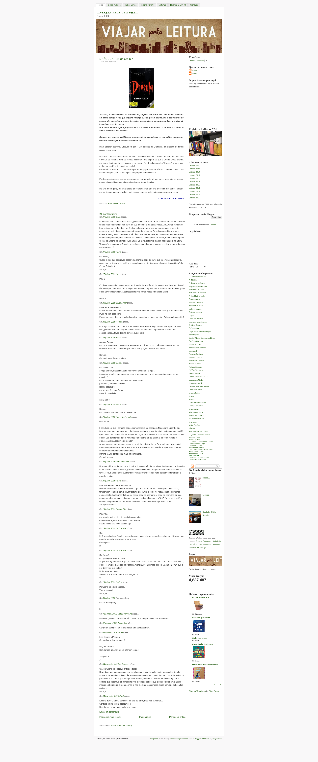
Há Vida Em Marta (196, 370)
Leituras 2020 (194, 169)
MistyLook (154, 739)
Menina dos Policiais (196, 415)
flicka (118, 217)
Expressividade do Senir (197, 347)
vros (199, 344)
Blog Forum (214, 691)
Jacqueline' (123, 623)
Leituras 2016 (194, 181)
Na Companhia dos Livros (198, 431)
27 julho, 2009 (109, 217)
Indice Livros (130, 5)
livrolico (192, 399)
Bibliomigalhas (194, 299)
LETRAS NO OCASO (201, 597)
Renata (119, 322)
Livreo (191, 396)
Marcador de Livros (196, 412)
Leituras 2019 (194, 172)
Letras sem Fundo (195, 389)
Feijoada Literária (195, 357)
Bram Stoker (113, 204)
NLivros (192, 428)
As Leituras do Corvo (196, 289)
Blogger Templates (197, 691)
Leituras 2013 (194, 191)
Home (100, 5)
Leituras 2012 (194, 194)
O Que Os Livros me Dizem (199, 435)
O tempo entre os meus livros (205, 665)
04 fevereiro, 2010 (111, 664)
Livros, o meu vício (196, 405)
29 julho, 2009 (109, 481)
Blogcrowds (217, 739)
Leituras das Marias (196, 380)
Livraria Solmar (195, 393)
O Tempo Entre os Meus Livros (201, 441)
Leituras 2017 (194, 178)
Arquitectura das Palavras (198, 286)
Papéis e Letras (194, 437)
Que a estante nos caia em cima (200, 449)
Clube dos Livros (199, 638)
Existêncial (193, 351)
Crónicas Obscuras (195, 325)
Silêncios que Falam (201, 618)
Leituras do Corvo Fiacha (199, 386)
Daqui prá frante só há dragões (200, 331)
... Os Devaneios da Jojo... (198, 276)
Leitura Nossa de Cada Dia (198, 376)
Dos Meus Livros (195, 445)
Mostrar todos (218, 685)
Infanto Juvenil (147, 5)
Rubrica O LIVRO (178, 5)
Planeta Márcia (194, 439)
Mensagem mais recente (110, 717)
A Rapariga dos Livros (197, 283)
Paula (118, 252)
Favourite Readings (196, 354)
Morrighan (192, 422)
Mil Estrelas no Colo (196, 418)
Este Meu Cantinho (196, 341)
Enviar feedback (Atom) (121, 726)
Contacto (194, 5)
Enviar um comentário (109, 712)
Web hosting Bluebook (179, 739)
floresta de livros (195, 363)
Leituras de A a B (195, 383)
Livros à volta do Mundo (197, 402)
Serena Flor (121, 303)
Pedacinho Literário (196, 447)
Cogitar (191, 315)
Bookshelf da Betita (196, 305)
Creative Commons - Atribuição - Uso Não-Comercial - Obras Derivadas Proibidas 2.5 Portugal (205, 544)
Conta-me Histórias (196, 318)
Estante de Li (193, 344)
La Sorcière (121, 528)
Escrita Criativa (195, 338)
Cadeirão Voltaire (195, 309)
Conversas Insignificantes (198, 322)
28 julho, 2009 (109, 303)
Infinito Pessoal (194, 373)
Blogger (213, 224)
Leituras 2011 (194, 198)
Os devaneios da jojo (197, 443)
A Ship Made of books (197, 296)
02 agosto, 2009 (110, 614)
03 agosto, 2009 (110, 632)
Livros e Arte (194, 409)
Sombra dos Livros (196, 453)
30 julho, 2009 (109, 598)
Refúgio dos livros (196, 451)
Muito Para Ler (194, 425)
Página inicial (145, 717)
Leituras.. (206, 495)
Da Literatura (194, 328)
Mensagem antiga (177, 717)
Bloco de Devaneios (196, 302)
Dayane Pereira (125, 614)
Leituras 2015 (194, 185)
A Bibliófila (193, 280)
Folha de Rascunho (195, 367)
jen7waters (124, 664)
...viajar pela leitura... (117, 12)
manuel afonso (122, 462)
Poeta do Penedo (124, 417)
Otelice (119, 582)
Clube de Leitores (195, 312)
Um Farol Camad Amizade (199, 457)
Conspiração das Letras (202, 644)
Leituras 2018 (194, 175)
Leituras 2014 (194, 188)
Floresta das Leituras (196, 360)
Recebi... (206, 478)
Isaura (194, 70)
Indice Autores (114, 5)
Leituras (162, 5)
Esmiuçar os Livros (208, 338)
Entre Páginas (194, 334)
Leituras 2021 (194, 165)
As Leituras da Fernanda (198, 292)
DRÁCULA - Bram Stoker (116, 59)
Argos (118, 274)
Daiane (119, 363)
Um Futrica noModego (197, 459)
